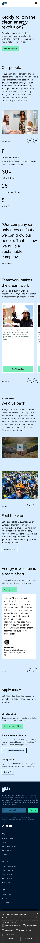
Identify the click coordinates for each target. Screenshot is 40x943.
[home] (5, 3)
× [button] (37, 913)
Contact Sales (6, 894)
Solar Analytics (7, 874)
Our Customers (7, 850)
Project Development (9, 866)
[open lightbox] (20, 447)
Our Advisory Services (9, 846)
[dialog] (20, 927)
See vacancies (9, 549)
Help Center (6, 882)
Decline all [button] (29, 939)
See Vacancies (18, 369)
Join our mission (10, 48)
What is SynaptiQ (8, 838)
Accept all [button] (11, 939)
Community (5, 842)
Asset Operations (7, 870)
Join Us (4, 898)
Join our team (9, 590)
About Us (5, 854)
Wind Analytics (7, 878)
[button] (36, 3)
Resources (5, 902)
